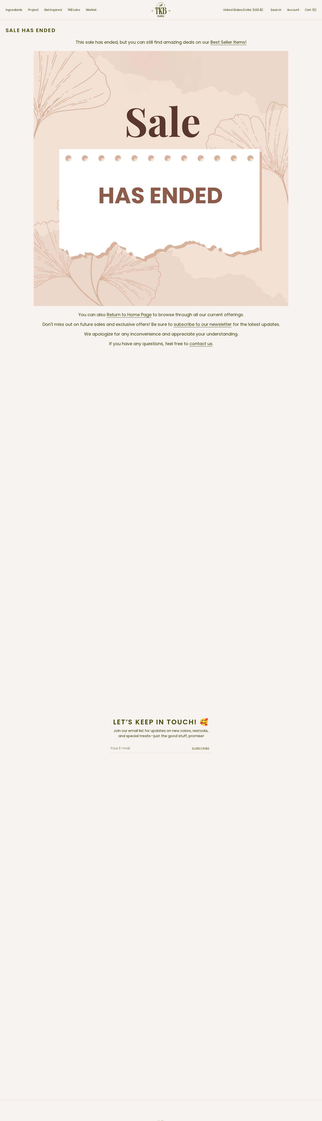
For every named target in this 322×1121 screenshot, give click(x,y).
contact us (201, 344)
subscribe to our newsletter (203, 324)
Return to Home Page (129, 315)
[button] (243, 10)
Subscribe (201, 748)
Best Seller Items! (229, 42)
